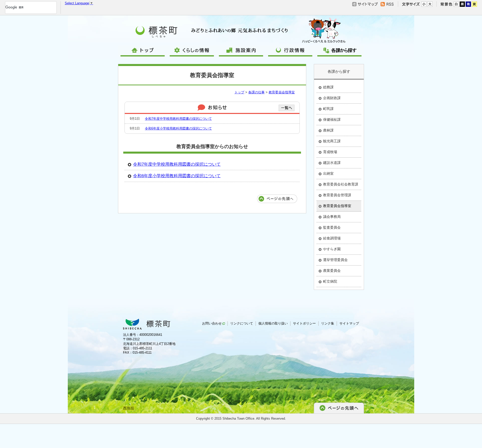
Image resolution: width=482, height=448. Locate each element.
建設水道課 (332, 163)
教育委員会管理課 (337, 195)
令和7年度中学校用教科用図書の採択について (178, 118)
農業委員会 (332, 271)
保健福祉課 (332, 119)
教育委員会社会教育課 (340, 184)
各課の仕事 (256, 92)
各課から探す (339, 71)
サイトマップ (349, 323)
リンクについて (241, 323)
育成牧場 (330, 152)
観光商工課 (332, 141)
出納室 (328, 173)
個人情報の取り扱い (273, 323)
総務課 (328, 87)
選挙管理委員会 (335, 260)
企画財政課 (332, 98)
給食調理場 (332, 238)
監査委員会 (332, 227)
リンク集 (327, 323)
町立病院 (330, 281)
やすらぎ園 (332, 249)
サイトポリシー (304, 323)
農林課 (328, 130)
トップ (239, 92)
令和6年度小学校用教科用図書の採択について (178, 128)
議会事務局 (332, 217)
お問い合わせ (212, 323)
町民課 (328, 109)
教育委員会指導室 (282, 92)
